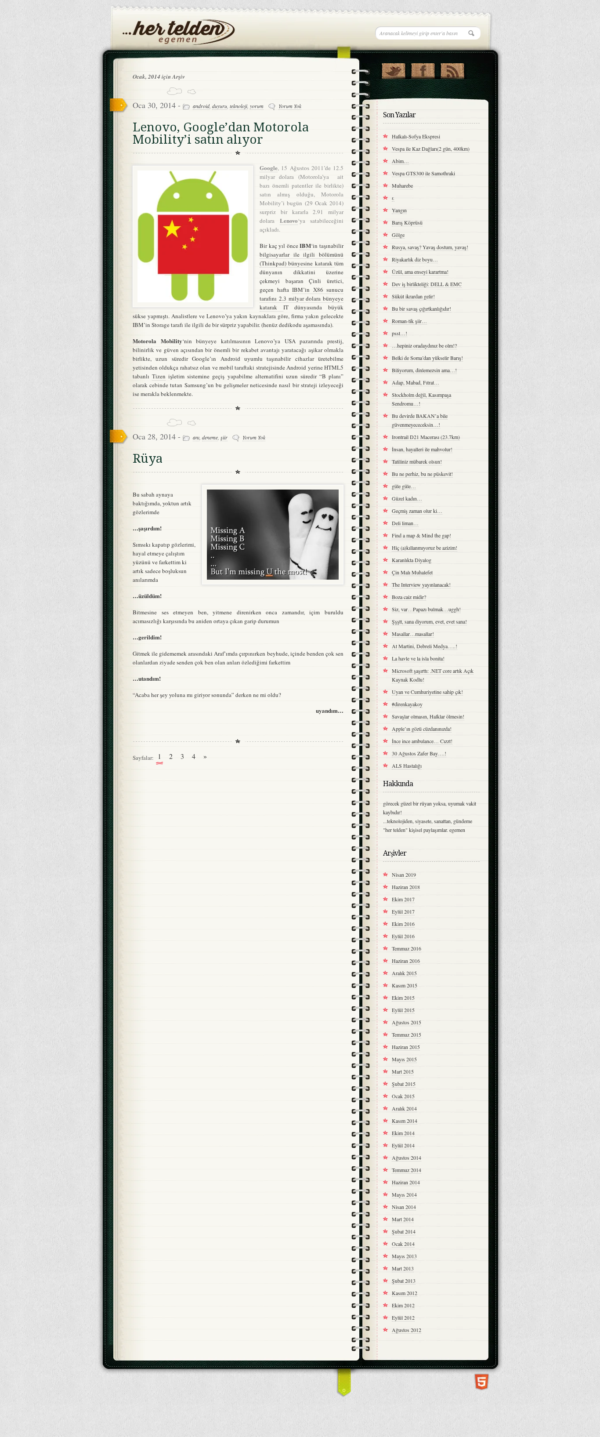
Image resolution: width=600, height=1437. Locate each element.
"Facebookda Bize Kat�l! (422, 69)
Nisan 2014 (404, 1206)
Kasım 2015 (404, 985)
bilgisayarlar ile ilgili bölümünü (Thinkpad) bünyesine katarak (301, 258)
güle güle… (404, 486)
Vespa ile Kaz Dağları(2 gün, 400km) (431, 148)
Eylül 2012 (403, 1317)
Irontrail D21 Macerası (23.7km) (426, 436)
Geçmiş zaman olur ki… (417, 510)
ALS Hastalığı (407, 765)
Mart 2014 (403, 1219)
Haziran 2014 (406, 1182)
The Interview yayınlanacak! (421, 584)
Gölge (398, 234)
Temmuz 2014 (406, 1169)
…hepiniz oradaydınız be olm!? (424, 345)
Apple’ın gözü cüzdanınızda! (422, 728)
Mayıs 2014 (404, 1194)
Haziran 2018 (406, 886)
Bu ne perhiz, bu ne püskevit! (422, 473)
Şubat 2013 (404, 1280)
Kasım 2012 (404, 1292)
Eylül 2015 (403, 1009)
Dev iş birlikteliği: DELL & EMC (427, 283)
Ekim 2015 (403, 997)
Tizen (159, 376)
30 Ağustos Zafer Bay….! (419, 753)
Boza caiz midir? (409, 596)
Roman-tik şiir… (409, 320)
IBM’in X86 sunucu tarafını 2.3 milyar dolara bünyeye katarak (301, 298)
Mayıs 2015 (404, 1059)
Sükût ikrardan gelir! (413, 296)
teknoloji (238, 105)
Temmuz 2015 (406, 1034)
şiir (224, 437)
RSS (452, 69)
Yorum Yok (289, 105)
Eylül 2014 (403, 1145)
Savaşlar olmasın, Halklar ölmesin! (428, 716)
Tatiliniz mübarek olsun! (417, 461)
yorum (257, 105)
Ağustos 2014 (406, 1157)
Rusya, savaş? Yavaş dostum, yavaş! (430, 246)
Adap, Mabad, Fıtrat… (415, 382)
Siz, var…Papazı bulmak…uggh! (426, 609)
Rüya (148, 458)
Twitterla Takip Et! (393, 69)
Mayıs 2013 (404, 1255)
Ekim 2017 (403, 899)
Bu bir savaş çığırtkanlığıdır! (421, 308)
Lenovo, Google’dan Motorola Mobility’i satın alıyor (221, 133)
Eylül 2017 (403, 911)
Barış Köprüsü (407, 222)
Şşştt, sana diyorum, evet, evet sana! (429, 621)
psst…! (399, 333)
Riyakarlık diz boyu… (415, 259)
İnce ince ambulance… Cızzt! (422, 740)
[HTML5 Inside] (481, 1381)
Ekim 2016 (403, 923)
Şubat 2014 (404, 1231)
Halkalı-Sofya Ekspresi (416, 136)
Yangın (399, 210)
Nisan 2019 (404, 874)
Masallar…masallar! (413, 633)
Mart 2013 (403, 1268)
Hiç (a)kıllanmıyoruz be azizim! (424, 547)
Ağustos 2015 (406, 1022)
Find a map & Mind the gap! (421, 535)
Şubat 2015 (404, 1083)
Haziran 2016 (406, 960)
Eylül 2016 (403, 936)
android (201, 105)
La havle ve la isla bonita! (418, 658)
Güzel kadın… (407, 498)
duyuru (219, 105)
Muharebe (402, 185)
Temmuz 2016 (406, 948)
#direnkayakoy (407, 704)
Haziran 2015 (406, 1046)
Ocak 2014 (403, 1243)
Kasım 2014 (404, 1120)
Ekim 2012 (403, 1305)
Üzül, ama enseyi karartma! (420, 271)
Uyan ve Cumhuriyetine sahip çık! (427, 691)
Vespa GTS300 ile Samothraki (423, 173)
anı (196, 437)
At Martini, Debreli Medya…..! (424, 646)
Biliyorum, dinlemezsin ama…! (424, 370)
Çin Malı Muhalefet (412, 572)
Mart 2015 (403, 1071)
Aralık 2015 (404, 972)
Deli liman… (405, 522)
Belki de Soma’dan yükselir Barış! (427, 357)
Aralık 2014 (404, 1108)
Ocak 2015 (403, 1096)
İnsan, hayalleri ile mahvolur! (422, 449)
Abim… (400, 160)
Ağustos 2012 (406, 1329)
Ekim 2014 (403, 1132)
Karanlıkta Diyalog (411, 559)
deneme (210, 437)
